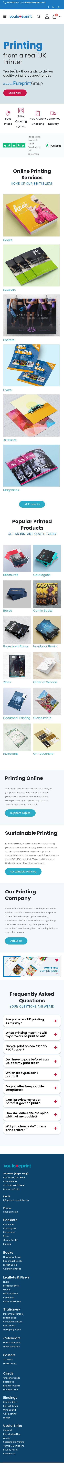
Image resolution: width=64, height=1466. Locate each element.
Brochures (8, 1224)
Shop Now (15, 93)
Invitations (8, 1297)
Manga (7, 1244)
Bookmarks (9, 1325)
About (6, 1438)
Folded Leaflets (11, 1285)
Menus (6, 1289)
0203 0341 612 (13, 2)
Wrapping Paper (12, 1329)
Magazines (11, 490)
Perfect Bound (11, 1406)
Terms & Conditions (13, 1445)
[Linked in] (53, 7)
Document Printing (13, 1313)
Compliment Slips (12, 1321)
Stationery (11, 1309)
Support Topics (20, 813)
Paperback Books (12, 1260)
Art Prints (9, 440)
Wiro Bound (9, 1409)
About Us (16, 941)
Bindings (10, 1397)
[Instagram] (58, 7)
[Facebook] (48, 7)
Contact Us (9, 1453)
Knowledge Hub (12, 1434)
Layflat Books (10, 1264)
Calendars (12, 1338)
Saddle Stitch (10, 1402)
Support (7, 1430)
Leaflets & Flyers (16, 1277)
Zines (6, 1236)
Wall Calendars (11, 1346)
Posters (8, 340)
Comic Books (10, 1240)
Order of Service (12, 1301)
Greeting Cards (11, 1377)
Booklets (9, 290)
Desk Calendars (12, 1342)
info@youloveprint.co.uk (34, 2)
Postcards (8, 1381)
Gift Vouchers (10, 1293)
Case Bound (10, 1413)
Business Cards (11, 1385)
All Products (32, 504)
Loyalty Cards (10, 1389)
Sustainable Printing (23, 871)
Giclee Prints (10, 1363)
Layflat (6, 1417)
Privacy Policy (10, 1449)
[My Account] (47, 16)
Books (7, 240)
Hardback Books (12, 1257)
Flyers (7, 390)
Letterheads (9, 1317)
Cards (8, 1373)
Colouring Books (12, 1268)
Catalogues (9, 1228)
